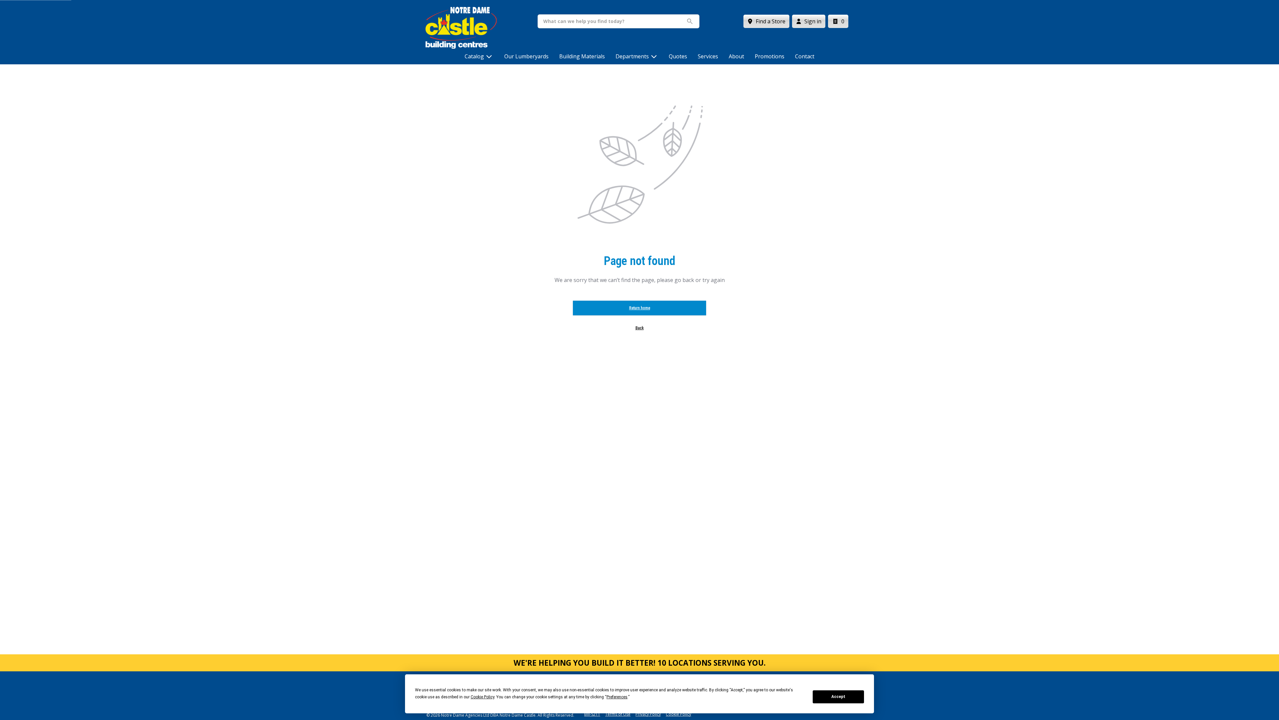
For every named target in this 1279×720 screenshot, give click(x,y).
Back (640, 328)
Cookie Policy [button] (482, 697)
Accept (838, 696)
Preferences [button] (617, 697)
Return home (639, 308)
